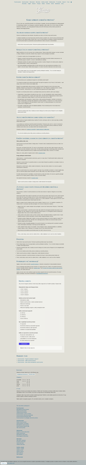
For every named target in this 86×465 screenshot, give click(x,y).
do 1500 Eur (23, 316)
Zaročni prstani (25, 2)
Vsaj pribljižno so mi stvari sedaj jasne (28, 338)
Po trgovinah (23, 323)
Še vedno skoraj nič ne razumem (27, 340)
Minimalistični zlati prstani (22, 434)
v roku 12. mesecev (24, 294)
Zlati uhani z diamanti (21, 440)
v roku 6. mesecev (24, 292)
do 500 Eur (22, 312)
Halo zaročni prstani (21, 427)
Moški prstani (52, 2)
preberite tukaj (35, 178)
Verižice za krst (20, 450)
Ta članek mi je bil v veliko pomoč (27, 336)
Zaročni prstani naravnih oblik (23, 426)
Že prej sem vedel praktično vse (27, 334)
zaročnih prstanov (35, 264)
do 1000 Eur (23, 314)
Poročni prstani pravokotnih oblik (24, 416)
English (29, 3)
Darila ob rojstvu (20, 451)
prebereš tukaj (37, 268)
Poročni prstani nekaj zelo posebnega (25, 415)
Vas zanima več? (11, 463)
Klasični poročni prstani (21, 410)
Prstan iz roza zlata (24, 305)
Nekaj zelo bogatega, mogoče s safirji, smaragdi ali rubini (32, 307)
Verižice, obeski (44, 2)
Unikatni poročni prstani (22, 412)
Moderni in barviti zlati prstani (23, 431)
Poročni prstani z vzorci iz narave (24, 413)
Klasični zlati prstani (21, 433)
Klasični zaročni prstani (21, 422)
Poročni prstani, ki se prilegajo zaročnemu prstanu (27, 417)
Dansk (52, 3)
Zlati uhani (38, 2)
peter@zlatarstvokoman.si (42, 273)
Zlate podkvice (20, 452)
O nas (68, 2)
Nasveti (64, 2)
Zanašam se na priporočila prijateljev (28, 329)
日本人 (62, 3)
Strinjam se (3, 463)
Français (38, 3)
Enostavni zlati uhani (21, 441)
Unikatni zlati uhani (21, 444)
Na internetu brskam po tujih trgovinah (28, 327)
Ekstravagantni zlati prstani (22, 436)
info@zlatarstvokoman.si (22, 374)
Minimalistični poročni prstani (23, 409)
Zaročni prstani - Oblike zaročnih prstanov (27, 360)
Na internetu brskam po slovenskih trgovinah (30, 325)
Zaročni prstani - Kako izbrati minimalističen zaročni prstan (30, 362)
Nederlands (57, 3)
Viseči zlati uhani (20, 443)
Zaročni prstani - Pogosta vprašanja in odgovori (28, 358)
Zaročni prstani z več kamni (22, 423)
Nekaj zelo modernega (25, 303)
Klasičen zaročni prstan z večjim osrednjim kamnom (31, 302)
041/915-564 (32, 374)
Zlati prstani (32, 2)
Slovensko (24, 3)
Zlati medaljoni (20, 454)
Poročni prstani (17, 2)
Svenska (48, 3)
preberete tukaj (41, 153)
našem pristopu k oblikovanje (43, 129)
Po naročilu (58, 2)
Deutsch (34, 3)
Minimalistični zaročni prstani (23, 424)
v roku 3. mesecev (24, 291)
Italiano (43, 3)
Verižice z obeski (20, 448)
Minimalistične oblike (24, 300)
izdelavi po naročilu (31, 129)
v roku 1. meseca (23, 289)
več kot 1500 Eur (24, 318)
